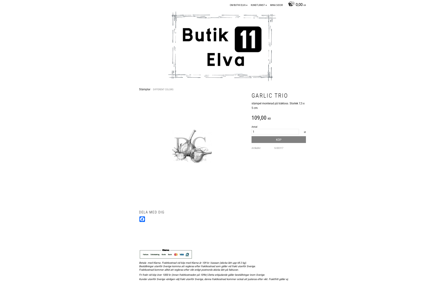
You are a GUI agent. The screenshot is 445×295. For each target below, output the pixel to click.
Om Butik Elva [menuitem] (238, 5)
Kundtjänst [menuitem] (258, 5)
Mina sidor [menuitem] (276, 5)
